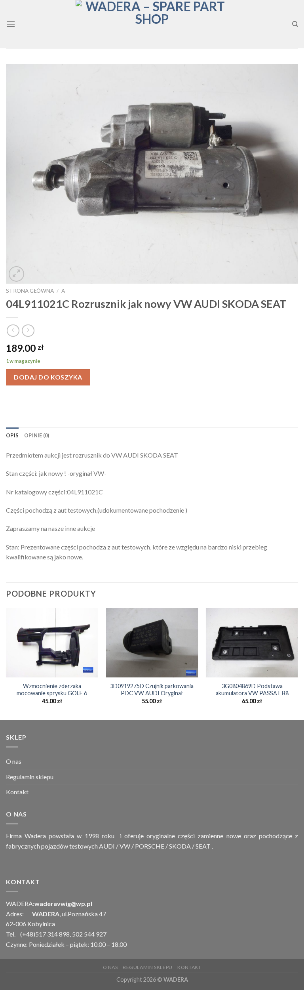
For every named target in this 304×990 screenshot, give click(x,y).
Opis (12, 435)
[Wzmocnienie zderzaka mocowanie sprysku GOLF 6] (52, 642)
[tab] (12, 435)
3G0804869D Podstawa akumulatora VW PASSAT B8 (252, 690)
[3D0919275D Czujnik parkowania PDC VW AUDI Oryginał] (152, 642)
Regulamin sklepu (29, 776)
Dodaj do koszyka (48, 377)
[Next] (298, 663)
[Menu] (10, 24)
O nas (13, 761)
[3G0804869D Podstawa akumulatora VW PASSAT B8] (252, 642)
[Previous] (6, 663)
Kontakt (17, 791)
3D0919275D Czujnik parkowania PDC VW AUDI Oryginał (152, 690)
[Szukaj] (295, 24)
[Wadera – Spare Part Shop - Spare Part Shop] (152, 24)
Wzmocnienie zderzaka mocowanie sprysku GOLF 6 (52, 690)
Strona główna (30, 291)
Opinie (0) (36, 435)
